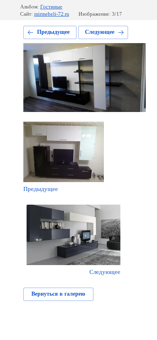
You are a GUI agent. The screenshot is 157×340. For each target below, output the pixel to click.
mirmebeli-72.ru (51, 14)
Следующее (99, 32)
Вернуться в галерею (58, 294)
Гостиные (51, 7)
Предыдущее (53, 32)
